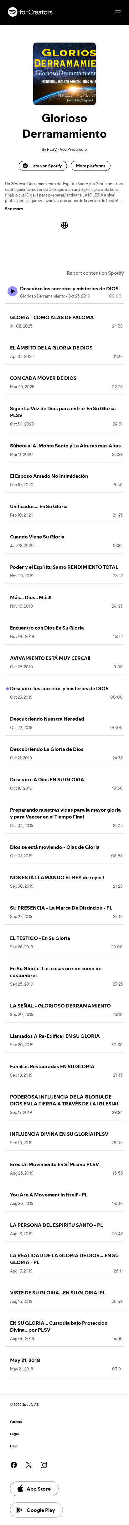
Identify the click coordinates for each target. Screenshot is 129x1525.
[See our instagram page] (44, 1465)
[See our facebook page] (14, 1465)
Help (14, 1446)
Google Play (41, 1510)
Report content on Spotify (95, 272)
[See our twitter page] (29, 1465)
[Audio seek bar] (64, 303)
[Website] (64, 225)
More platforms (90, 166)
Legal (14, 1434)
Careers (16, 1422)
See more (14, 209)
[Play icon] (13, 291)
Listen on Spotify (46, 166)
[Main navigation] (117, 13)
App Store (39, 1488)
